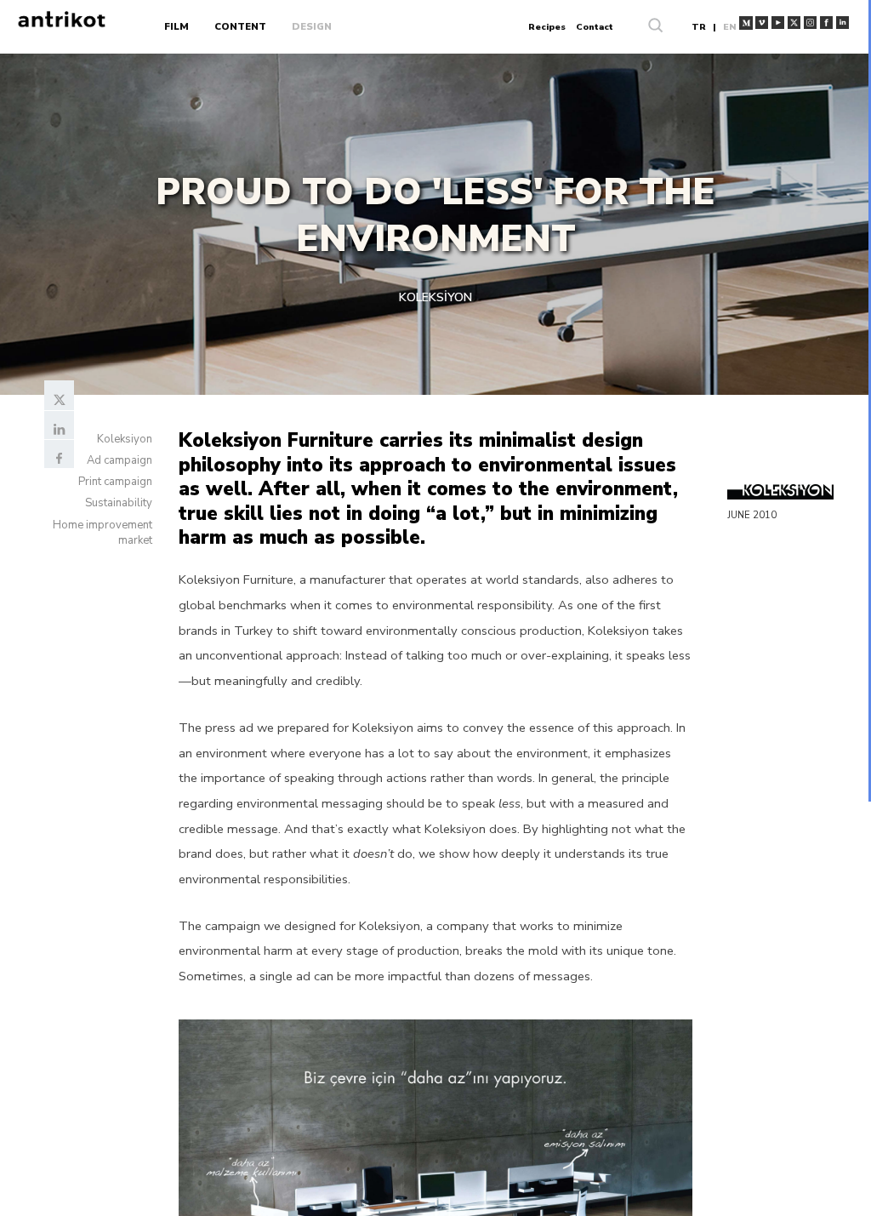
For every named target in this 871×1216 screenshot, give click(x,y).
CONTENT (240, 26)
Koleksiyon (124, 439)
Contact (594, 26)
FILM (176, 26)
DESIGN (312, 26)
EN (730, 26)
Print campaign (115, 481)
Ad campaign (119, 460)
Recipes (547, 26)
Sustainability (118, 503)
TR (699, 26)
